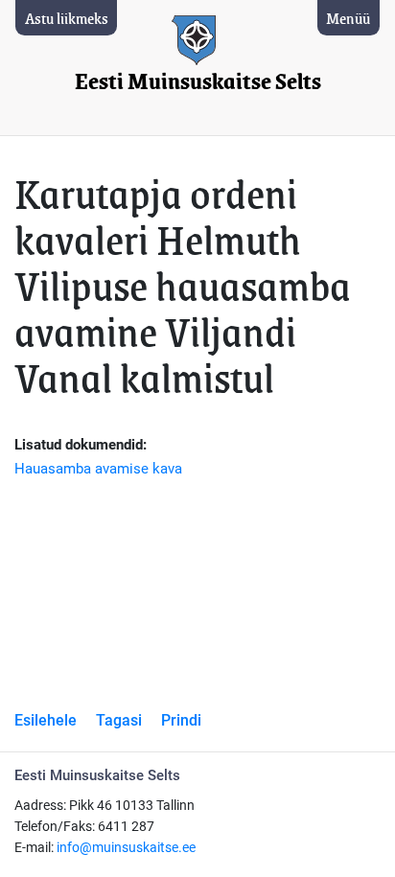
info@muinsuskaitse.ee (126, 848)
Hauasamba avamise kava (98, 468)
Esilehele (45, 720)
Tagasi (119, 720)
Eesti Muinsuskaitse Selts (198, 82)
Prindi (181, 720)
